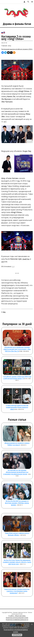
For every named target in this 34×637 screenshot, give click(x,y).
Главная (4, 46)
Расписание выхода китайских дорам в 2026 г (17, 49)
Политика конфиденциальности (17, 620)
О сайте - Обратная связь (17, 616)
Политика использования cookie (17, 618)
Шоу (9, 46)
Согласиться (17, 635)
